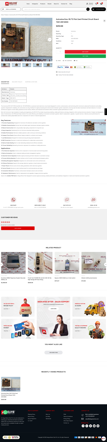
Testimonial (48, 418)
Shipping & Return (31, 82)
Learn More (6, 308)
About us (56, 3)
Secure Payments (32, 418)
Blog (71, 3)
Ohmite (83, 275)
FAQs (65, 414)
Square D (57, 275)
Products (42, 3)
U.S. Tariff (30, 420)
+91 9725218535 (89, 416)
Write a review (18, 228)
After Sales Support (68, 420)
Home (28, 3)
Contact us (64, 3)
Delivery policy (17, 82)
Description (5, 82)
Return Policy (31, 416)
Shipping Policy (31, 414)
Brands (49, 3)
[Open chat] (103, 438)
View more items (53, 352)
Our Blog (48, 416)
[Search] (88, 9)
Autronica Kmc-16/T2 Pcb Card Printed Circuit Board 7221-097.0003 (9, 395)
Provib (29, 275)
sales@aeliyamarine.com (92, 419)
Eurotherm (4, 275)
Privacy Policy (67, 418)
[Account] (87, 4)
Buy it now (85, 56)
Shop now (6, 330)
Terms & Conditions (68, 416)
